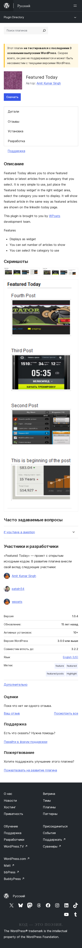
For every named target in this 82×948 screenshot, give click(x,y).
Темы (47, 800)
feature (60, 665)
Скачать (12, 97)
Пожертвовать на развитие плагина (30, 770)
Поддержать (54, 839)
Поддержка (16, 151)
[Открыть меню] (76, 5)
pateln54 (18, 589)
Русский (19, 896)
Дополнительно (15, 684)
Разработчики (14, 839)
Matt (9, 865)
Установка (15, 131)
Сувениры (52, 846)
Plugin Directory (14, 17)
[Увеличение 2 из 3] (73, 273)
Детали (13, 111)
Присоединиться (55, 826)
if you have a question (19, 532)
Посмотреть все (66, 713)
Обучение (11, 826)
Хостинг (10, 807)
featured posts (55, 673)
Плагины (49, 807)
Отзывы (13, 121)
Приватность (13, 814)
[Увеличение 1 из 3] (34, 273)
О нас (8, 794)
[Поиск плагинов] (44, 30)
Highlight (72, 673)
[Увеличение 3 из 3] (73, 284)
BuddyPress (14, 879)
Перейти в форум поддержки (25, 742)
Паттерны (50, 814)
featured (72, 665)
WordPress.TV (16, 846)
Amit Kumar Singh (49, 83)
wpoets (17, 602)
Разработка (16, 141)
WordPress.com (17, 859)
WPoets (54, 216)
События (49, 833)
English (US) (70, 657)
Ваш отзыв (12, 713)
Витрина (49, 794)
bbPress (11, 872)
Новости (10, 800)
